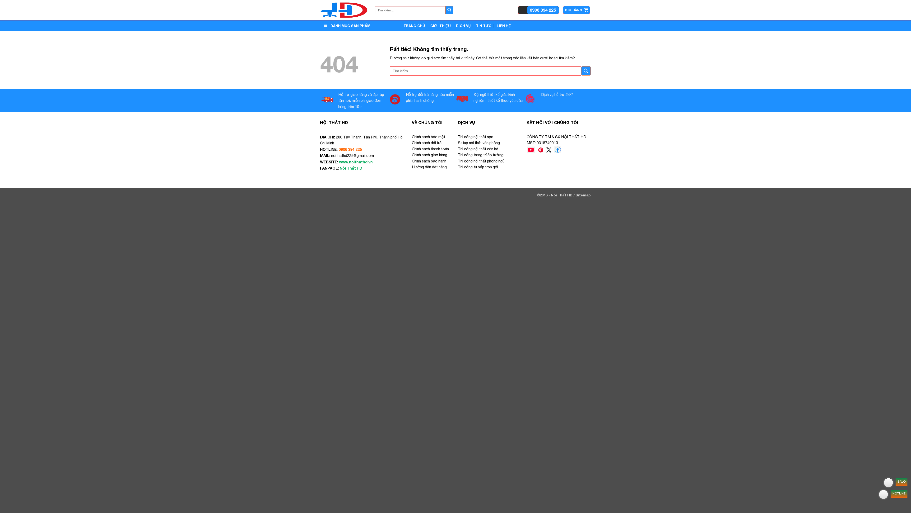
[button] (576, 10)
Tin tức (484, 26)
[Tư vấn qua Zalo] (888, 482)
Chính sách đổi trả (427, 143)
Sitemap (583, 195)
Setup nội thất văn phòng (479, 143)
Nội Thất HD (562, 195)
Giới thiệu (440, 26)
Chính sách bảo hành (429, 161)
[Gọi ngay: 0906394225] (883, 494)
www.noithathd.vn (356, 162)
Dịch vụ (463, 26)
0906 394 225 (543, 10)
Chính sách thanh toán (430, 149)
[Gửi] (449, 10)
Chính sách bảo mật (428, 137)
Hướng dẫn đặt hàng (429, 167)
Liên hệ (504, 26)
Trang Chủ (414, 26)
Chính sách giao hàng (429, 155)
